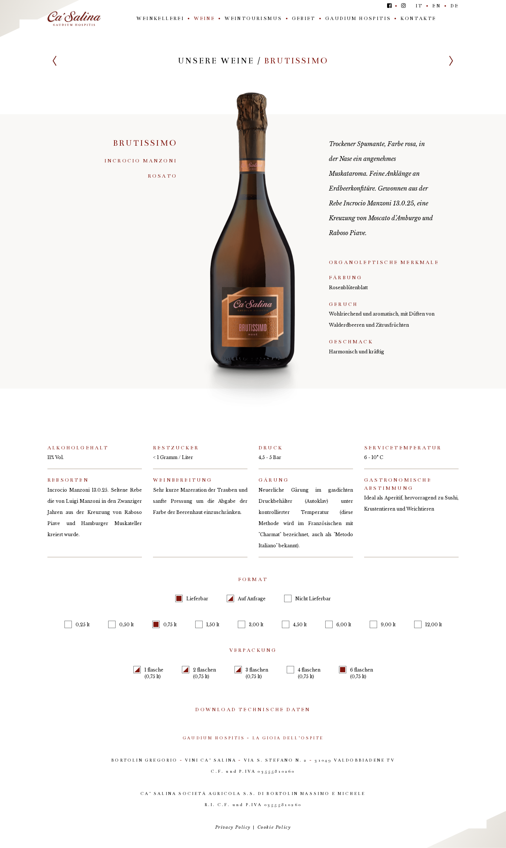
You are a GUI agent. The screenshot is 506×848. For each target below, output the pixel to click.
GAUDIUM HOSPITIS (358, 19)
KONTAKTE (418, 19)
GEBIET (304, 19)
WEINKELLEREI (160, 19)
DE (454, 6)
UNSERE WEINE (216, 61)
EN (436, 6)
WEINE (204, 19)
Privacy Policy (233, 827)
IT (419, 6)
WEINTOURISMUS (253, 19)
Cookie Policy (274, 827)
